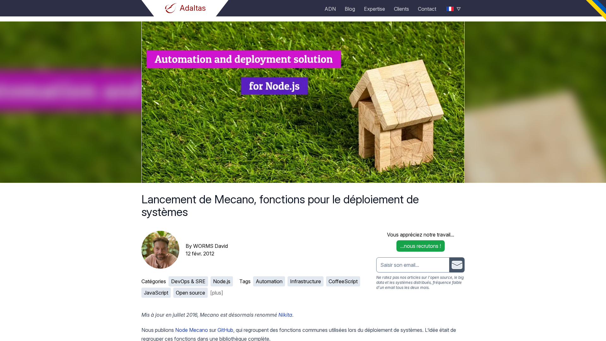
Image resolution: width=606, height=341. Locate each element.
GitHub (225, 330)
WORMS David (210, 246)
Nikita (285, 315)
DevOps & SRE (188, 281)
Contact (427, 9)
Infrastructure (305, 281)
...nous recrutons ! (420, 246)
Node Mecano (191, 330)
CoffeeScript (343, 281)
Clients (401, 9)
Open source (190, 293)
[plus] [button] (216, 293)
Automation (269, 281)
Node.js (221, 281)
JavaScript (156, 293)
